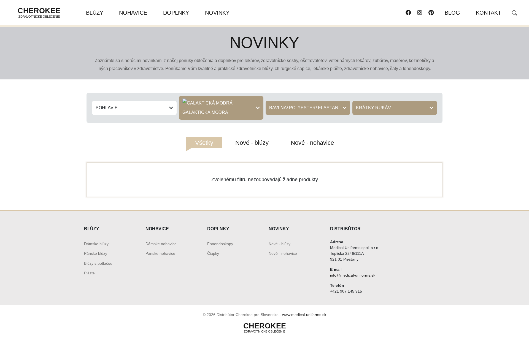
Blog (452, 13)
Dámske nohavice (161, 244)
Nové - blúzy (279, 244)
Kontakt (488, 13)
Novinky (217, 13)
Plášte (89, 273)
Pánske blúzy (95, 253)
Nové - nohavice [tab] (312, 142)
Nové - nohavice (283, 253)
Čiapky (213, 253)
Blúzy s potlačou (98, 263)
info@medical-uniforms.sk (352, 275)
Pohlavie (107, 107)
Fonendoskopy (220, 244)
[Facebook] (408, 12)
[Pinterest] (430, 12)
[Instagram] (419, 12)
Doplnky (176, 13)
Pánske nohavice (160, 253)
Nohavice (133, 13)
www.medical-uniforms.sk (304, 314)
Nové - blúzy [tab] (252, 142)
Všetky (204, 142)
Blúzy (94, 13)
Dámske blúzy (96, 244)
